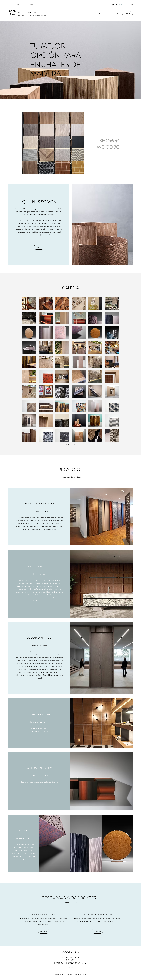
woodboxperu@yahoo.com (17, 5)
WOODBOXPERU (27, 12)
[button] (131, 4)
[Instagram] (113, 5)
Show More (70, 444)
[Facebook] (116, 5)
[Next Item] (115, 143)
